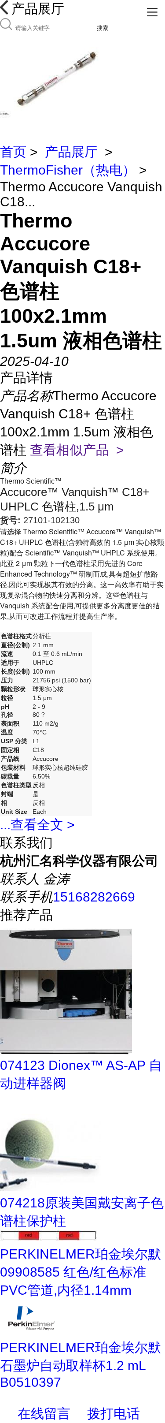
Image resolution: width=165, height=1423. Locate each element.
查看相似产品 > (77, 450)
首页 (13, 152)
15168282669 (94, 897)
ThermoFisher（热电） (68, 170)
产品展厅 (71, 152)
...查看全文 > (37, 824)
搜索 (102, 28)
